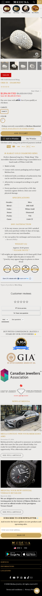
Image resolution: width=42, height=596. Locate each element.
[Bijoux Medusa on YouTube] (14, 578)
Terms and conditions (14, 590)
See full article (12, 455)
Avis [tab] (4, 319)
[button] (37, 591)
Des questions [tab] (16, 319)
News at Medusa (21, 401)
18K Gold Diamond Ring (10, 80)
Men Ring (18, 285)
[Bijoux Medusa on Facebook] (10, 578)
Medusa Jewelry (16, 584)
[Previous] (3, 38)
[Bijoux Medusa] (21, 2)
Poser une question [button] (22, 313)
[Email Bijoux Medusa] (31, 578)
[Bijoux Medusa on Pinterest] (17, 578)
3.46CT (4, 111)
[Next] (39, 38)
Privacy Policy (30, 590)
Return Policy (12, 239)
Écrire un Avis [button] (22, 308)
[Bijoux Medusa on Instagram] (21, 578)
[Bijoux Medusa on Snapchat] (25, 578)
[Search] (34, 2)
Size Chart (35, 91)
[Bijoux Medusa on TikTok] (28, 578)
